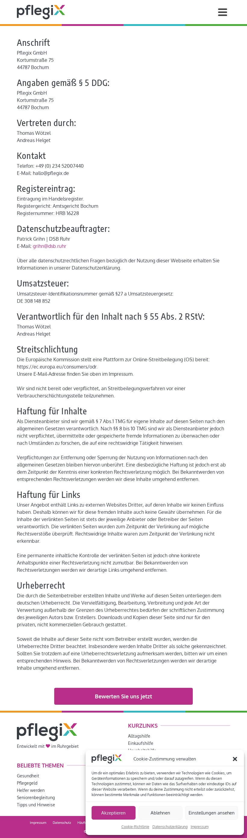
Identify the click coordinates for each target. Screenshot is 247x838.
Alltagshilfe (139, 735)
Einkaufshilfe (140, 743)
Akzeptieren (113, 813)
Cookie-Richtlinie (135, 826)
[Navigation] (222, 12)
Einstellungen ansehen (212, 813)
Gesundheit (28, 775)
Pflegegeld (27, 783)
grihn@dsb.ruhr (49, 246)
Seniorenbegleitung (36, 797)
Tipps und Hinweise (36, 804)
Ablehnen (160, 813)
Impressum (199, 826)
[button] (235, 759)
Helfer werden (31, 790)
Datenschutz (62, 823)
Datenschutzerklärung (170, 826)
